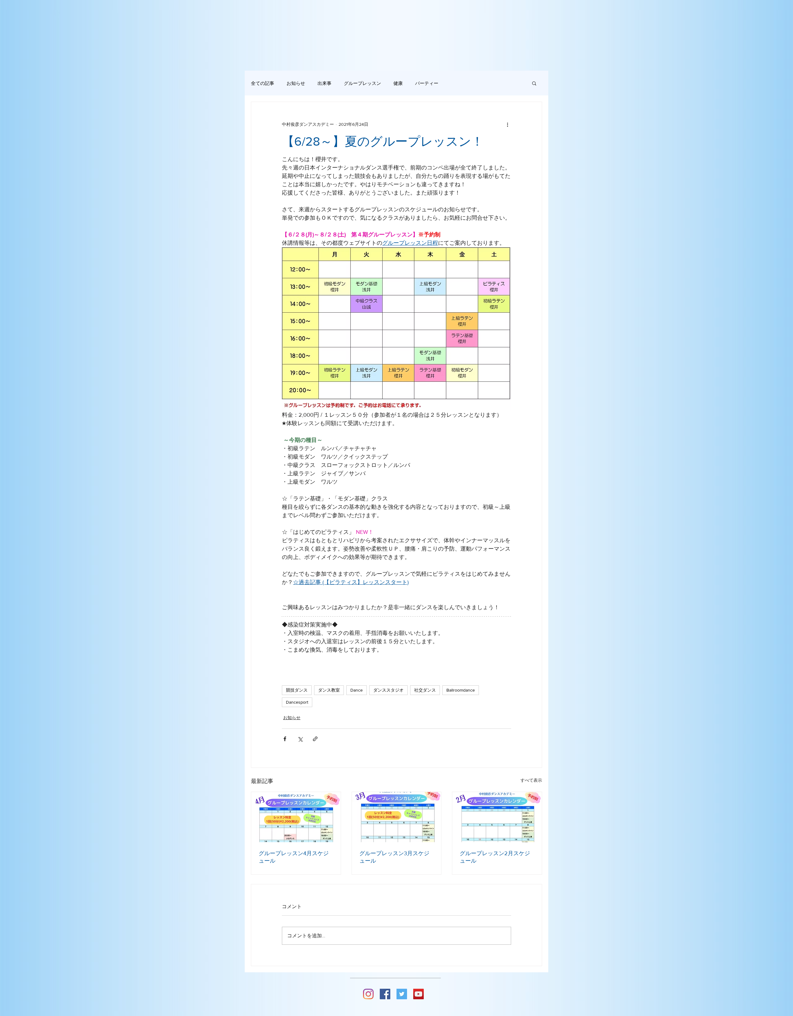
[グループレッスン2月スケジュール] (497, 817)
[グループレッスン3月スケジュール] (396, 817)
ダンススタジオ (388, 690)
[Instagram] (368, 994)
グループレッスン (362, 83)
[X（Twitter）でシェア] (300, 739)
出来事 (324, 83)
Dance (356, 690)
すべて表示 (531, 780)
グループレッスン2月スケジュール (495, 857)
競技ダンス (297, 690)
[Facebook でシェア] (285, 739)
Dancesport (297, 702)
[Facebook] (385, 994)
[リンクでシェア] (315, 739)
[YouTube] (418, 994)
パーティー (426, 83)
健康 (398, 83)
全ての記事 (262, 83)
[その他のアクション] (507, 124)
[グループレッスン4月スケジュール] (296, 817)
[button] (534, 83)
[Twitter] (401, 994)
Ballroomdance (460, 690)
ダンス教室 (329, 690)
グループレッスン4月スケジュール (294, 857)
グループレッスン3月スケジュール (394, 857)
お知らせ (296, 83)
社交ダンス (425, 690)
